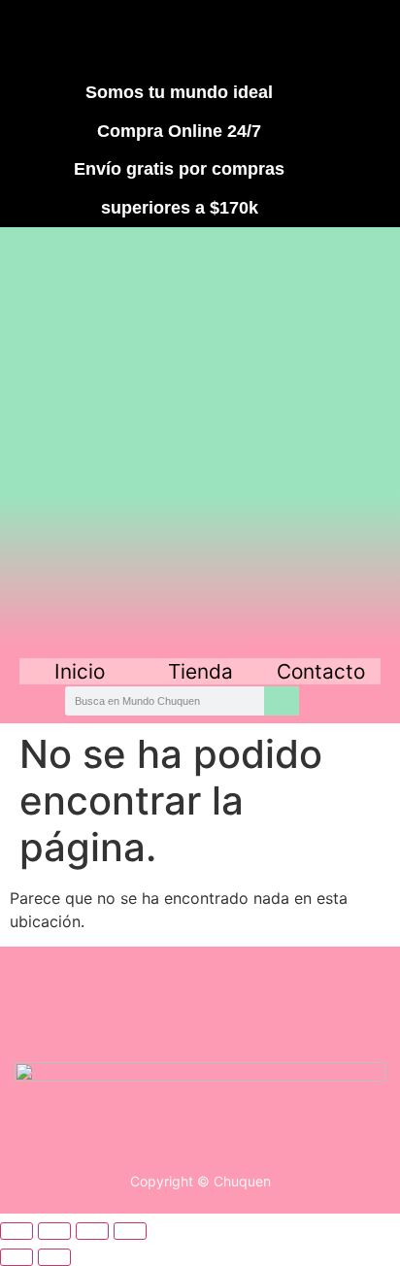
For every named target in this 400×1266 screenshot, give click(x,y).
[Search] (281, 701)
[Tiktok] (236, 37)
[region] (200, 441)
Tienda (200, 671)
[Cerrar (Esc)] (130, 1231)
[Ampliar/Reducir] (16, 1231)
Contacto (321, 671)
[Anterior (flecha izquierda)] (16, 1257)
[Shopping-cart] (307, 37)
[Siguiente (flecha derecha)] (54, 1257)
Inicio (79, 671)
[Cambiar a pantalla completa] (54, 1231)
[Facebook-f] (94, 37)
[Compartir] (92, 1231)
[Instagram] (165, 37)
